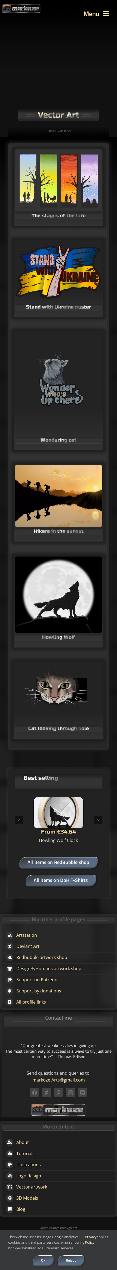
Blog (20, 1209)
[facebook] (34, 1092)
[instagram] (70, 1092)
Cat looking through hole (58, 728)
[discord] (82, 1092)
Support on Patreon (36, 980)
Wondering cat (58, 440)
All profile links (31, 1002)
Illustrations (28, 1165)
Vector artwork (31, 1187)
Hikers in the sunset (59, 531)
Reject (71, 1260)
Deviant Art (27, 946)
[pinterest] (58, 1092)
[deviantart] (46, 1092)
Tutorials (25, 1153)
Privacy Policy (91, 1239)
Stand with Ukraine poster (58, 307)
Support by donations (38, 991)
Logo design (28, 1176)
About (22, 1142)
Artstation (26, 935)
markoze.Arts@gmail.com (58, 1080)
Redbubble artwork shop (41, 957)
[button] (19, 820)
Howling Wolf (58, 637)
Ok (43, 1260)
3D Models (27, 1198)
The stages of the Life (59, 216)
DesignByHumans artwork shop (48, 969)
